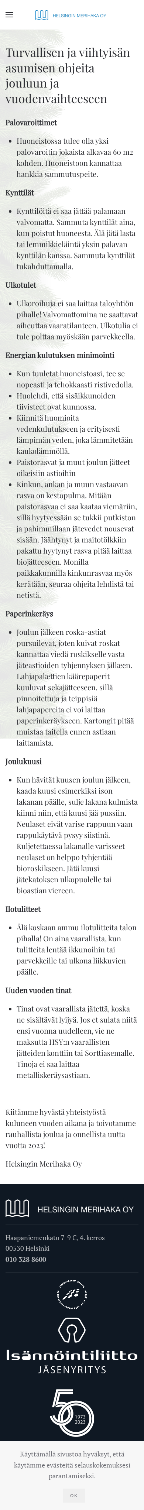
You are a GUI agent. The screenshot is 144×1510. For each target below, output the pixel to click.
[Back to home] (72, 15)
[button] (9, 15)
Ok (74, 1495)
